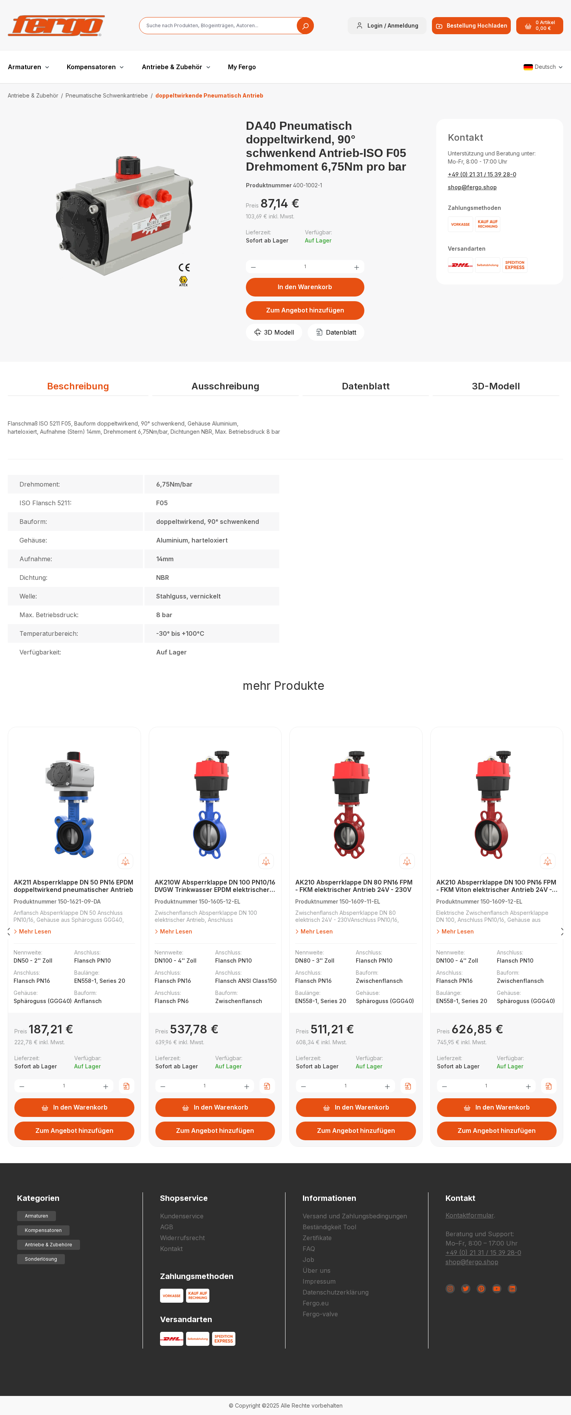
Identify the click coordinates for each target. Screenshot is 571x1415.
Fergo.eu (316, 1303)
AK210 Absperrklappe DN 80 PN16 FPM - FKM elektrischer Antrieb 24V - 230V (354, 886)
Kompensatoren (43, 1230)
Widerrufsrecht (182, 1238)
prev (8, 933)
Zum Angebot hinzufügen (305, 310)
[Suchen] (305, 25)
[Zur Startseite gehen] (56, 25)
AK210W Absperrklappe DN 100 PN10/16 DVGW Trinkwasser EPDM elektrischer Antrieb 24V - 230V (215, 886)
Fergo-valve (320, 1314)
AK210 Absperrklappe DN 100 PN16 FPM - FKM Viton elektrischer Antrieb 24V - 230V (496, 886)
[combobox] (226, 25)
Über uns (317, 1270)
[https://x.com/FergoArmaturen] (465, 1288)
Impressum (319, 1281)
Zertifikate (317, 1238)
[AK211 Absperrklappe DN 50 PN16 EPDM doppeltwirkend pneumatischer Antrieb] (74, 805)
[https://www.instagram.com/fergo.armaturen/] (450, 1288)
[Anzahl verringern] (253, 266)
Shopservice (184, 1198)
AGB (166, 1227)
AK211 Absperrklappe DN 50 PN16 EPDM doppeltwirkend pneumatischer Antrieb (73, 886)
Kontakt (171, 1249)
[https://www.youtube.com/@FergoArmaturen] (496, 1288)
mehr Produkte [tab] (283, 686)
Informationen (329, 1198)
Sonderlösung (41, 1259)
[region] (119, 228)
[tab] (78, 386)
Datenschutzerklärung (336, 1292)
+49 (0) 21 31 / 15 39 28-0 (482, 174)
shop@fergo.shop (472, 187)
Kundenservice (182, 1216)
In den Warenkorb (305, 287)
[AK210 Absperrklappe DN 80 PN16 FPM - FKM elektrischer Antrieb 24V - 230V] (356, 805)
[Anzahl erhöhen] (356, 266)
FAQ (309, 1249)
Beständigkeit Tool (329, 1227)
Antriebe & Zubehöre (48, 1245)
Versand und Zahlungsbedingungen (355, 1216)
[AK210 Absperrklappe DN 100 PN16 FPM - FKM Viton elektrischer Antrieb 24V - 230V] (497, 805)
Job (308, 1259)
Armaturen (36, 1216)
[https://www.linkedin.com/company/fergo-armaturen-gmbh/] (512, 1288)
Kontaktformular (470, 1215)
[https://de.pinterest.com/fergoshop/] (481, 1288)
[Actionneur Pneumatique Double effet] (119, 220)
